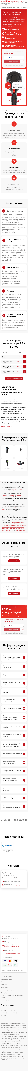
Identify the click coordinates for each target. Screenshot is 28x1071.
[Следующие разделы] (27, 110)
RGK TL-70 (14, 1010)
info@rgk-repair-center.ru (11, 942)
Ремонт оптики (18, 530)
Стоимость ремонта (6, 976)
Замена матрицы (16, 522)
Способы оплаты (5, 1000)
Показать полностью (7, 426)
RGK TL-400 (4, 1013)
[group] (7, 847)
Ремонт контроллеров (11, 528)
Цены (23, 110)
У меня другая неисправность (14, 378)
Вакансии (4, 984)
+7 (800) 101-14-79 (17, 1)
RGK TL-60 (4, 1015)
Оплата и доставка (6, 979)
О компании (4, 987)
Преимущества (5, 110)
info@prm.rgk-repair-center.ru (12, 881)
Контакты (3, 982)
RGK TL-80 (4, 1010)
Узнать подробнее (13, 560)
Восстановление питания (8, 530)
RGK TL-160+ (14, 1013)
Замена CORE (20, 528)
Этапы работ (15, 110)
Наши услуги (4, 992)
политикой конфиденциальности (17, 65)
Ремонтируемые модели (8, 990)
